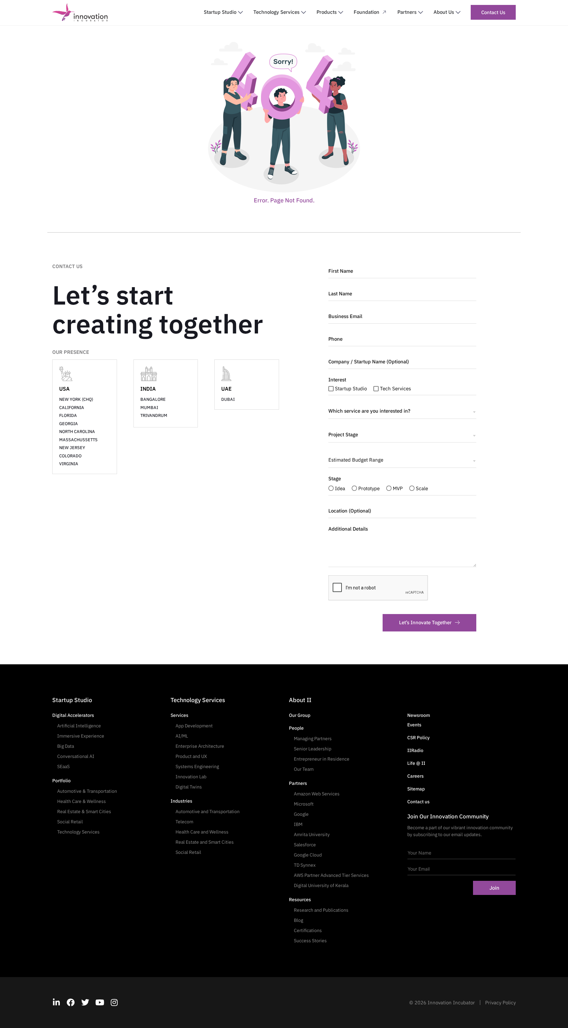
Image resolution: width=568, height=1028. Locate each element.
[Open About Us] (458, 12)
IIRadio (415, 750)
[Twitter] (85, 1002)
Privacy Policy (500, 1002)
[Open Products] (340, 12)
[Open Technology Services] (303, 12)
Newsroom (418, 715)
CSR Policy (418, 738)
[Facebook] (71, 1002)
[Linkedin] (56, 1002)
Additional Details (348, 529)
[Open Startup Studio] (240, 12)
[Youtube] (100, 1002)
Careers (415, 776)
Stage (334, 478)
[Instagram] (114, 1002)
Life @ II (416, 763)
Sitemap (416, 789)
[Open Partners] (420, 12)
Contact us (418, 802)
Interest (337, 380)
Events (414, 725)
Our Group (299, 715)
